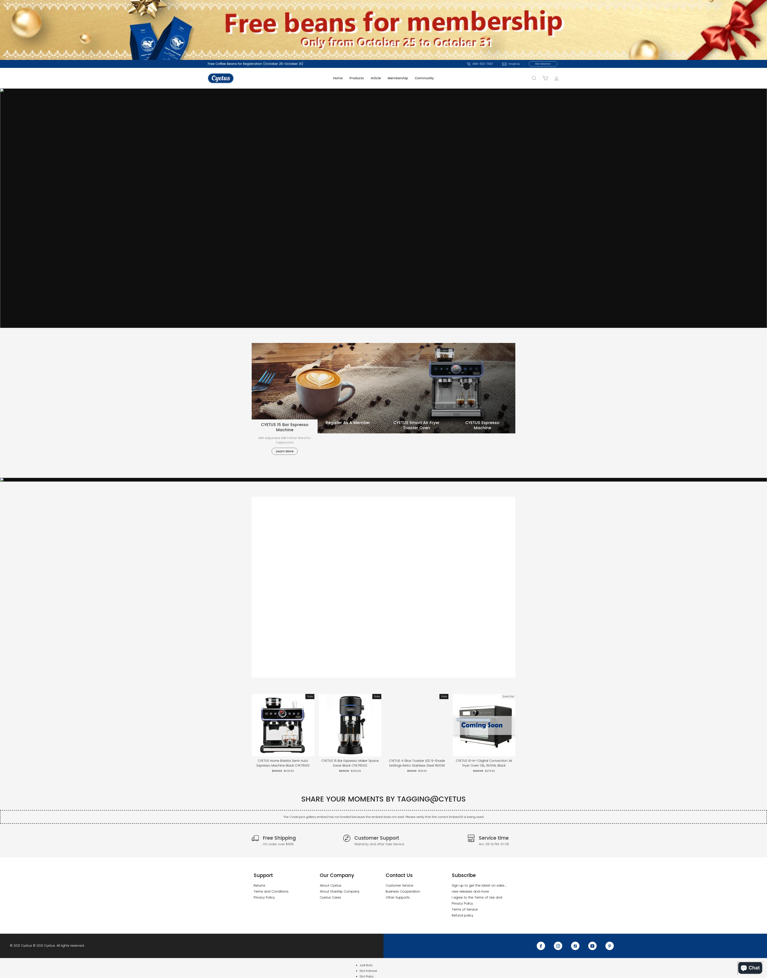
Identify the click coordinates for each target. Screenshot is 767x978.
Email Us (514, 64)
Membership (398, 78)
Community (424, 78)
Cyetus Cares (330, 897)
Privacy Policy (264, 897)
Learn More (285, 451)
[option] (383, 208)
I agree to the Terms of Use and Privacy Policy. (477, 900)
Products (357, 78)
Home (338, 78)
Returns (259, 885)
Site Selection (543, 64)
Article (376, 78)
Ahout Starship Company (340, 891)
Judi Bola (366, 965)
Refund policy (462, 915)
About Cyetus (330, 885)
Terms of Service (465, 909)
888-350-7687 (483, 64)
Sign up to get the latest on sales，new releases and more (480, 888)
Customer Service (399, 885)
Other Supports (398, 897)
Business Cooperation (403, 891)
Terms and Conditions (271, 891)
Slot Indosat (368, 971)
